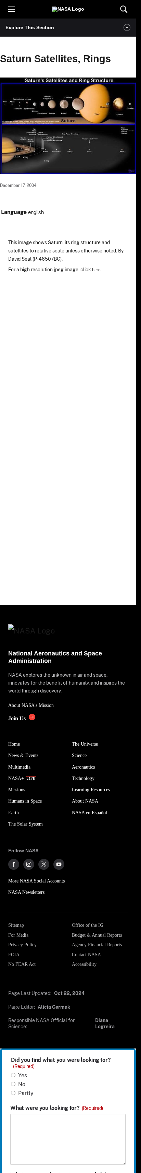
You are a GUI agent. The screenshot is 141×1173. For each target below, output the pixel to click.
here (96, 269)
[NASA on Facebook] (13, 864)
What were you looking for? (56, 1108)
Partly (26, 1093)
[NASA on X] (43, 864)
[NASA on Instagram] (28, 864)
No (21, 1084)
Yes (22, 1075)
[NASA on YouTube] (58, 864)
